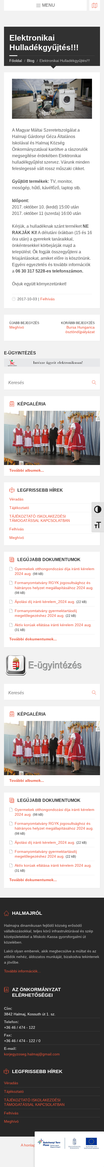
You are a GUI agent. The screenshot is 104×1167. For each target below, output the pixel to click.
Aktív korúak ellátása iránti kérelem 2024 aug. (53, 625)
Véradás (16, 499)
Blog (30, 60)
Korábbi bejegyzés (78, 323)
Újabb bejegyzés (24, 323)
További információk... (22, 971)
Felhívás (47, 299)
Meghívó (16, 327)
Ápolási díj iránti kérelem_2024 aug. (45, 602)
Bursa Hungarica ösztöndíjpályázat (80, 329)
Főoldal (15, 60)
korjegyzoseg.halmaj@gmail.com (32, 1054)
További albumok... (26, 470)
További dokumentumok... (33, 639)
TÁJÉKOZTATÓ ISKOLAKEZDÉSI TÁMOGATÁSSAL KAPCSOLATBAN (39, 518)
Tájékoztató (19, 508)
